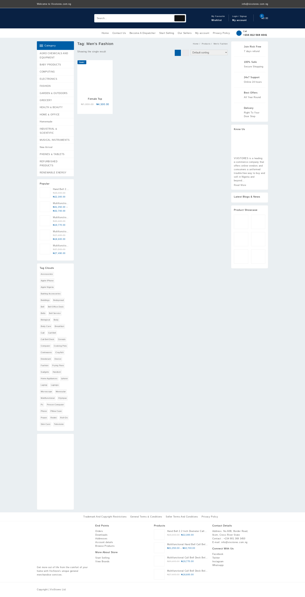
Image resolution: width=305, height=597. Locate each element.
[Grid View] (178, 53)
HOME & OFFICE (50, 114)
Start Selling (102, 557)
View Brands (102, 561)
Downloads (101, 535)
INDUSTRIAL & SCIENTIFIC (48, 131)
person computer (55, 405)
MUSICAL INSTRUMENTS (55, 140)
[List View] (186, 53)
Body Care (46, 326)
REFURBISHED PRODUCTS (49, 163)
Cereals (62, 339)
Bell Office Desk (56, 307)
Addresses (101, 538)
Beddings (45, 300)
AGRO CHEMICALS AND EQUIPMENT (54, 55)
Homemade (46, 121)
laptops (55, 385)
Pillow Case (56, 411)
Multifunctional (48, 398)
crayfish (59, 352)
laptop (44, 385)
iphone (64, 378)
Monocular (61, 391)
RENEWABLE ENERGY (53, 172)
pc (42, 405)
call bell (52, 333)
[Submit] (179, 18)
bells (43, 313)
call (42, 333)
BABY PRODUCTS (50, 64)
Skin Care (45, 424)
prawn (44, 418)
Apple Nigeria (47, 287)
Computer (45, 346)
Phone (44, 411)
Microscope (46, 391)
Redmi (53, 418)
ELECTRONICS (48, 79)
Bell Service (55, 313)
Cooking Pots (60, 346)
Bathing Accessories (51, 294)
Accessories (47, 274)
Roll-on (64, 418)
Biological (45, 320)
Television (59, 424)
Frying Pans (58, 365)
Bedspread (58, 300)
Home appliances (49, 378)
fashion (45, 365)
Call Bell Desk (47, 339)
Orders (99, 531)
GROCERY (46, 100)
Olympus (62, 398)
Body (56, 320)
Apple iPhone (47, 281)
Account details (104, 542)
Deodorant (46, 359)
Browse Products (105, 546)
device (58, 359)
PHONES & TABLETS (52, 154)
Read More (240, 185)
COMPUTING (47, 71)
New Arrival (46, 147)
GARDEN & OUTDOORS (54, 93)
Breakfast (59, 326)
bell (42, 307)
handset (57, 372)
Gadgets (45, 372)
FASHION (45, 86)
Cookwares (46, 352)
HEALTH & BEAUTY (51, 107)
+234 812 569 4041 (255, 35)
